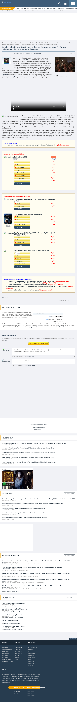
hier (6, 340)
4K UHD (9, 680)
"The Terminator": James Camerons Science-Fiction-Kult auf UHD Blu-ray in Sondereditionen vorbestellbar (32, 567)
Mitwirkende (31, 657)
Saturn (33, 42)
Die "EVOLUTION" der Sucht (10, 620)
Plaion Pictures (21, 175)
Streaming (29, 680)
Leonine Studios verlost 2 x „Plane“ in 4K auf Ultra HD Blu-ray (25, 283)
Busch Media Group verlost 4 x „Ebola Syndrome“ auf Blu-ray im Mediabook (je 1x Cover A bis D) (37, 286)
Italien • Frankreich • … (18, 629)
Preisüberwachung (7, 649)
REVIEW (53, 157)
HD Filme (12, 676)
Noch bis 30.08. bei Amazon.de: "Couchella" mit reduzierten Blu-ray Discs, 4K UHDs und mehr (28, 453)
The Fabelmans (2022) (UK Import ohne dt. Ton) (28, 214)
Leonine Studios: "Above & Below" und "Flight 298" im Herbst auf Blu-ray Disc (23, 8)
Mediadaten (31, 653)
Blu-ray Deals (30, 693)
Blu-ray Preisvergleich (34, 674)
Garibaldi (6, 617)
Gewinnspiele (18, 647)
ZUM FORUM (70, 598)
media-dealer (20, 167)
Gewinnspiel (15, 10)
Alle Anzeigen (69, 438)
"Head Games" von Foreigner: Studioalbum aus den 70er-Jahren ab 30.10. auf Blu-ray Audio (28, 457)
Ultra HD (17, 676)
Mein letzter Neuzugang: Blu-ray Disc (12, 615)
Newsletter (5, 647)
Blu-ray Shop (35, 680)
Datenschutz (31, 661)
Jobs (16, 659)
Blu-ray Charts (16, 674)
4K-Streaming (5, 674)
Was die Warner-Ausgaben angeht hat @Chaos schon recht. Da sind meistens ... (23, 582)
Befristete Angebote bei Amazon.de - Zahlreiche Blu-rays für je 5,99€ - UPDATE (24, 517)
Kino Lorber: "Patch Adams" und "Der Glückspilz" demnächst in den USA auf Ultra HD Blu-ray (28, 448)
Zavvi (43, 42)
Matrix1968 (30, 356)
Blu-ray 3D (30, 678)
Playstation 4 (23, 678)
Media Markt (20, 173)
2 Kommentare (37, 53)
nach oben (73, 638)
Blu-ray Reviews (31, 676)
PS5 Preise (5, 657)
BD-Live (18, 678)
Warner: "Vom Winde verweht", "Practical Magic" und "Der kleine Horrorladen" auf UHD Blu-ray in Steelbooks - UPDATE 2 (36, 561)
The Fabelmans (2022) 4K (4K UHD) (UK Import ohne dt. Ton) (31, 250)
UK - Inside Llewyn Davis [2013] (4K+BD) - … (14, 609)
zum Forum (5, 297)
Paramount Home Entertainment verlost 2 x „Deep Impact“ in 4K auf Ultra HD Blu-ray (32, 281)
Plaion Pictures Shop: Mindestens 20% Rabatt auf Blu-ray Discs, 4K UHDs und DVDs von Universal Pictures (32, 503)
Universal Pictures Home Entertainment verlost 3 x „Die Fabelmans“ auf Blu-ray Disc (32, 145)
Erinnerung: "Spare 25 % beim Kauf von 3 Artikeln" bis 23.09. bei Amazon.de (23, 508)
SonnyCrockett (31, 365)
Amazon (27, 42)
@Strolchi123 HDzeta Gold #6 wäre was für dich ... (15, 570)
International (16, 612)
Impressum (31, 655)
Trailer (18, 680)
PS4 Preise (5, 655)
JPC (30, 42)
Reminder (19, 183)
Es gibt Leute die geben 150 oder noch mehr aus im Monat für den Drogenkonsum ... (24, 564)
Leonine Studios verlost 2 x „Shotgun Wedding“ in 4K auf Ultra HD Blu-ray (29, 284)
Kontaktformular (32, 647)
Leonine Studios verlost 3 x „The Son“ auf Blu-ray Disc (23, 290)
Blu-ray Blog (18, 651)
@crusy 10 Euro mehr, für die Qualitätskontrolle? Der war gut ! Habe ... (21, 576)
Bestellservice (5, 651)
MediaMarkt (39, 42)
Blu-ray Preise (5, 653)
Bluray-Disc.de (5, 10)
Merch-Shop (18, 653)
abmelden (59, 319)
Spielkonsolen (24, 674)
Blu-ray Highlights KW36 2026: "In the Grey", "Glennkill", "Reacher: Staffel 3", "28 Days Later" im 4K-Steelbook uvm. (34, 443)
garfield (4, 562)
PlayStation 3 (5, 676)
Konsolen (23, 680)
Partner (17, 657)
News (10, 10)
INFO (54, 159)
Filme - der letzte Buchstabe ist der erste (13, 603)
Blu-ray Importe (6, 682)
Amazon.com (20, 206)
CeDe (18, 203)
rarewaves (20, 181)
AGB (29, 659)
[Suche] (59, 3)
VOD (11, 674)
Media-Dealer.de (49, 42)
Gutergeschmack (6, 575)
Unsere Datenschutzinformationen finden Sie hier (54, 327)
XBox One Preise (6, 659)
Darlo (3, 581)
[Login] (65, 3)
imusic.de (19, 216)
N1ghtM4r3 (7, 606)
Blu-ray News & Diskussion (16, 617)
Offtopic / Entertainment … (17, 606)
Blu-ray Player (12, 678)
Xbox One (14, 680)
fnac (18, 239)
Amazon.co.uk (21, 224)
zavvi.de (19, 258)
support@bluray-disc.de (33, 327)
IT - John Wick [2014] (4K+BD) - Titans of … (14, 626)
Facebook (31, 649)
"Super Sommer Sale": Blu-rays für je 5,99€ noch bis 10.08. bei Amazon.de (23, 513)
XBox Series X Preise (7, 661)
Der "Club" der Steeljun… (16, 623)
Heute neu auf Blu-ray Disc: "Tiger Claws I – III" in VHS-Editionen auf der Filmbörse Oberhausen (29, 462)
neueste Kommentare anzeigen (10, 591)
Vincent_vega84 (8, 612)
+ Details (15, 159)
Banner (17, 655)
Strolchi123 (5, 587)
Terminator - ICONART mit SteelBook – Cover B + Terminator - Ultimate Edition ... (23, 589)
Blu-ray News (30, 691)
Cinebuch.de (20, 178)
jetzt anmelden (51, 319)
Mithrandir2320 (6, 568)
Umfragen (18, 649)
